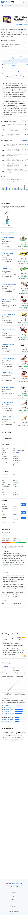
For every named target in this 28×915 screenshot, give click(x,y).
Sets (2, 5)
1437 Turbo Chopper (8, 373)
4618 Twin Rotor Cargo (9, 284)
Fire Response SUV (9, 713)
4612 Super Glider (7, 402)
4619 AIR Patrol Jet (7, 269)
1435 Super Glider (7, 417)
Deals (14, 902)
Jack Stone (8, 5)
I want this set (8, 438)
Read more (14, 740)
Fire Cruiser (7, 705)
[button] (11, 46)
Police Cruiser (7, 707)
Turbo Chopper (8, 721)
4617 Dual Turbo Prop (8, 314)
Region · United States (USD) (14, 883)
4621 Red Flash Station (9, 299)
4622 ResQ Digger (7, 253)
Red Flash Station (8, 719)
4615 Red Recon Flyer (8, 330)
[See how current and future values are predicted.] (25, 494)
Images (18, 24)
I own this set (8, 436)
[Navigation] (24, 2)
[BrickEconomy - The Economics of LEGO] (7, 2)
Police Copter (7, 711)
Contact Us (14, 914)
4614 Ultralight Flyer (8, 387)
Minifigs (14, 899)
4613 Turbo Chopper (8, 358)
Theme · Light (14, 887)
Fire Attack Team (8, 709)
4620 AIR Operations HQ (8, 238)
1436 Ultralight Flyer (8, 344)
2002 (5, 243)
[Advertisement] (15, 11)
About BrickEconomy (14, 911)
